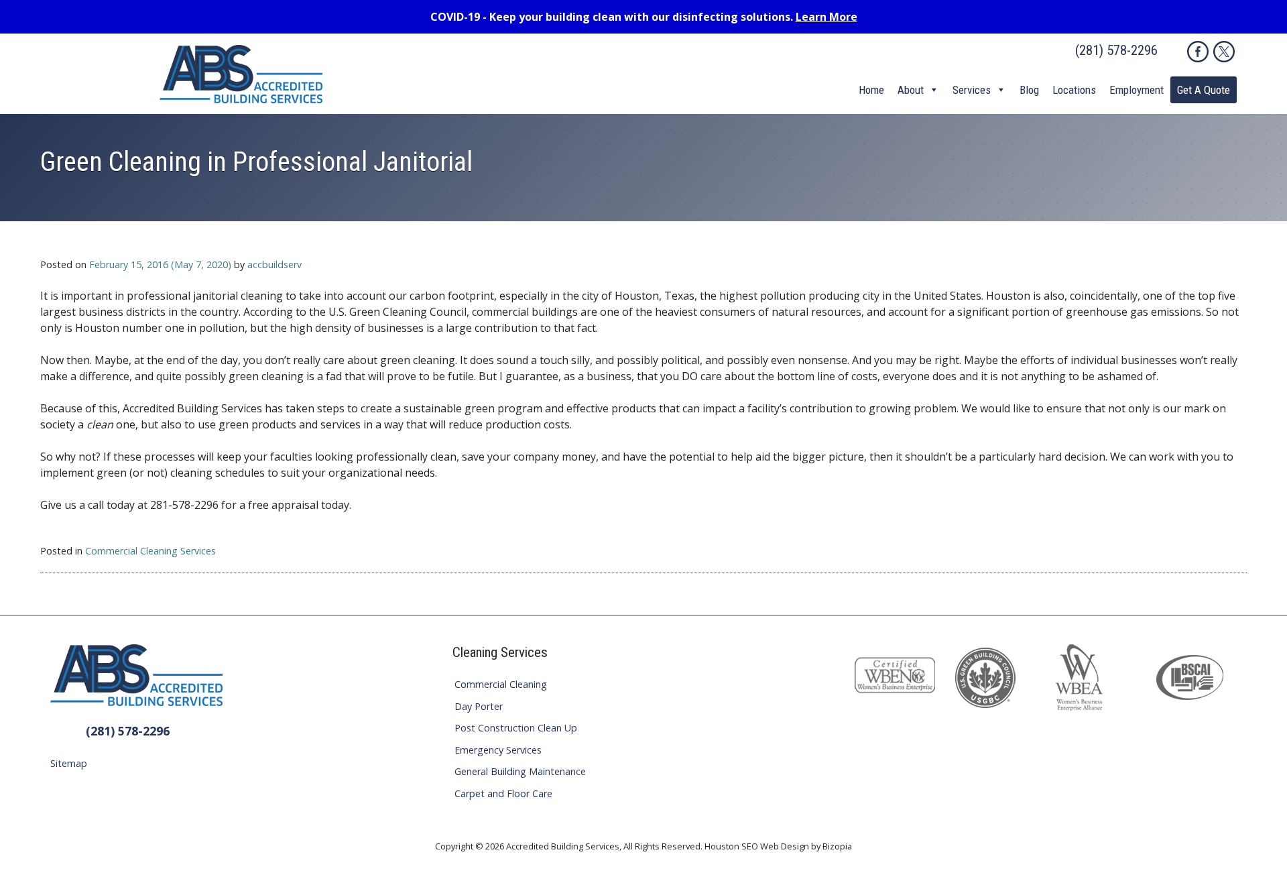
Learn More (826, 16)
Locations (1074, 90)
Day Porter (478, 706)
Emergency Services (498, 750)
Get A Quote (1203, 90)
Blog (1029, 90)
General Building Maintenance (520, 771)
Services (972, 90)
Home (871, 90)
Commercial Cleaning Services (150, 550)
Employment (1136, 90)
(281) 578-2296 (1116, 50)
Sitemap (68, 763)
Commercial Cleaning (500, 684)
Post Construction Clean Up (515, 727)
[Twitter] (1224, 51)
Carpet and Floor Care (503, 793)
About (911, 90)
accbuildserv (274, 264)
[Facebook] (1198, 51)
